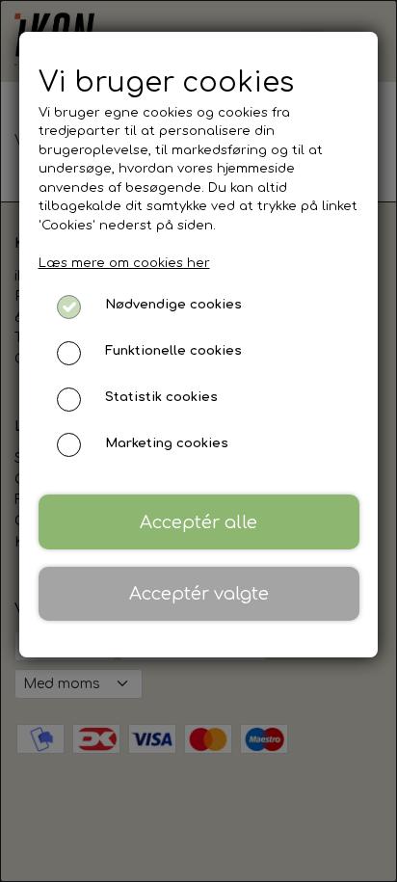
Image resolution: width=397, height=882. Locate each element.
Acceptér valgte (199, 593)
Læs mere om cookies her (124, 263)
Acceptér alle (198, 522)
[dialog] (198, 441)
